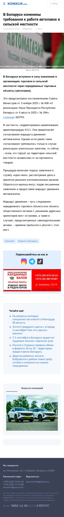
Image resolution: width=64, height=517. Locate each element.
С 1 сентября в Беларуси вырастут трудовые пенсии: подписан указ (33, 339)
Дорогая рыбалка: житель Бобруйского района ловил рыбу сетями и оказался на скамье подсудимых (32, 360)
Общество (27, 29)
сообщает (9, 117)
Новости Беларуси (28, 241)
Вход (55, 3)
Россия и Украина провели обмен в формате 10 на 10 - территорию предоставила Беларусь (33, 348)
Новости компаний (32, 388)
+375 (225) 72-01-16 (13, 481)
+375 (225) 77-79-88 (13, 484)
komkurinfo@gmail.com (37, 481)
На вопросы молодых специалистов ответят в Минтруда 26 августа (33, 319)
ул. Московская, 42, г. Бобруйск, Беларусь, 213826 (29, 470)
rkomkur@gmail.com (13, 487)
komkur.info (8, 498)
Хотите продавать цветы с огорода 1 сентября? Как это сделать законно (33, 330)
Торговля (9, 241)
